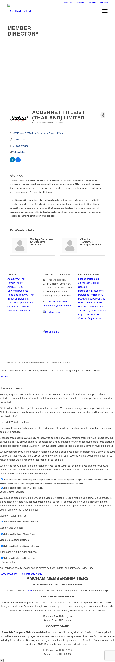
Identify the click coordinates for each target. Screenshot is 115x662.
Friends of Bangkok (88, 279)
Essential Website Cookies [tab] (14, 422)
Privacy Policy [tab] (7, 562)
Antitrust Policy (15, 286)
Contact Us (92, 2)
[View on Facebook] (18, 161)
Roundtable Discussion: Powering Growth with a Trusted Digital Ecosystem (92, 306)
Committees (79, 2)
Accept (5, 376)
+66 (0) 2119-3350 (57, 301)
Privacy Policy (15, 282)
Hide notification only (31, 574)
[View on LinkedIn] (12, 161)
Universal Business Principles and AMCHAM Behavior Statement (20, 294)
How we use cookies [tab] (11, 388)
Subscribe (104, 2)
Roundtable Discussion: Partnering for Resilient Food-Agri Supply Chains (91, 294)
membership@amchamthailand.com (62, 305)
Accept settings (9, 574)
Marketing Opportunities (20, 302)
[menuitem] (68, 2)
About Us (68, 2)
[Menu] (103, 11)
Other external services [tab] (12, 491)
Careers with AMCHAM (19, 306)
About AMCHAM (16, 279)
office (30, 590)
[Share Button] (102, 115)
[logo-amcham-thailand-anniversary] (19, 11)
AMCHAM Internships (19, 310)
